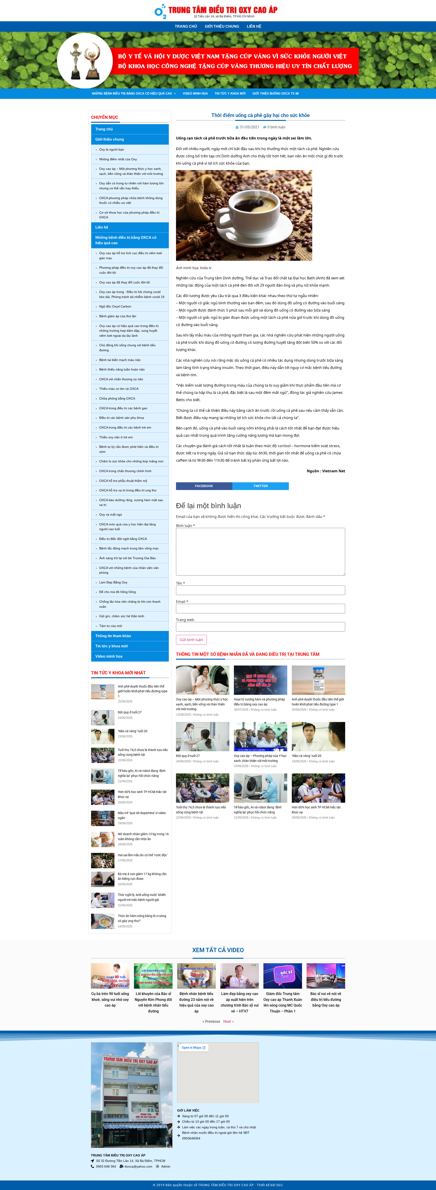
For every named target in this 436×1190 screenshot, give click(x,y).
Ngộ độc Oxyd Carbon (115, 306)
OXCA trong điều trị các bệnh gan (123, 408)
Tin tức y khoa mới (230, 93)
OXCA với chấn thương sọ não (121, 379)
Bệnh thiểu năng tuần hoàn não (122, 369)
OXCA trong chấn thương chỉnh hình (125, 471)
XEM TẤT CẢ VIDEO (218, 950)
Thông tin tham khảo (113, 636)
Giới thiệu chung (222, 26)
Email (182, 601)
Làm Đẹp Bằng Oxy (113, 582)
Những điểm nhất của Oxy (118, 159)
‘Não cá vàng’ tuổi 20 (132, 731)
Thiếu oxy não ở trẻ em (116, 437)
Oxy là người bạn (111, 149)
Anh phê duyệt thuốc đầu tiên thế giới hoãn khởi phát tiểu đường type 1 (142, 691)
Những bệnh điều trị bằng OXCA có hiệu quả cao (132, 93)
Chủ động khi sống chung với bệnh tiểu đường (127, 347)
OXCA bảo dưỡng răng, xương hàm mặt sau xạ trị (131, 502)
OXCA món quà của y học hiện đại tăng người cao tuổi (127, 526)
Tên (180, 583)
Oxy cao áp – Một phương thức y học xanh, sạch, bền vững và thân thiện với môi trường (131, 171)
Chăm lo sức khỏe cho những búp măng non (131, 461)
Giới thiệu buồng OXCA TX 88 (276, 93)
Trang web (185, 620)
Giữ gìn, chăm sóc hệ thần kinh (121, 616)
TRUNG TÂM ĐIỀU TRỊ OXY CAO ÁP (226, 1185)
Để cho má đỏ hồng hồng (117, 592)
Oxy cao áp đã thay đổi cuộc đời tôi (124, 282)
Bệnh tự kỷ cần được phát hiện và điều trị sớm (129, 449)
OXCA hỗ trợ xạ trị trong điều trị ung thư (127, 490)
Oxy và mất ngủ (110, 514)
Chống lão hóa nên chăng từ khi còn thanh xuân (130, 604)
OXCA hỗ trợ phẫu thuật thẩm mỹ (123, 481)
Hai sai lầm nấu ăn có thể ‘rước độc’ (143, 855)
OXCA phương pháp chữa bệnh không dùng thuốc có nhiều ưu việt (131, 200)
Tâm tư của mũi (110, 626)
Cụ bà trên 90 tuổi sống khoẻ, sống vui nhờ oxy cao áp (110, 999)
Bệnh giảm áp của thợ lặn (117, 316)
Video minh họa (195, 93)
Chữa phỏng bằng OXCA (117, 398)
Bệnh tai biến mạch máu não (120, 360)
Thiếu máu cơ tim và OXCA (119, 388)
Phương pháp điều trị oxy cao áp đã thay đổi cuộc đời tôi (131, 270)
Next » (228, 1021)
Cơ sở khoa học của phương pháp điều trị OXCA (129, 215)
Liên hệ (254, 26)
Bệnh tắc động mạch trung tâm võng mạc (129, 548)
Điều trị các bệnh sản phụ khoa (121, 417)
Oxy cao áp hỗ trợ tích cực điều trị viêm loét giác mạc (130, 255)
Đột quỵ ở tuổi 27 (130, 712)
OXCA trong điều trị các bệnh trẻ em (125, 427)
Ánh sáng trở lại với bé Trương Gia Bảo (127, 558)
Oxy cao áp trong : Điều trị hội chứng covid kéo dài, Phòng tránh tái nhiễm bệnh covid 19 (131, 294)
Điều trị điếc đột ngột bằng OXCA (123, 539)
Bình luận (185, 525)
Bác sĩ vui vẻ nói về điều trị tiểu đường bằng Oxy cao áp (325, 999)
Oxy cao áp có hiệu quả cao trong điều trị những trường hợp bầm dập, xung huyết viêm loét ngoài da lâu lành (129, 330)
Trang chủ (186, 26)
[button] (5, 60)
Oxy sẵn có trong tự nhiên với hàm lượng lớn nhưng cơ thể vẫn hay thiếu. (131, 185)
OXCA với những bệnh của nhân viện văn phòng (129, 570)
